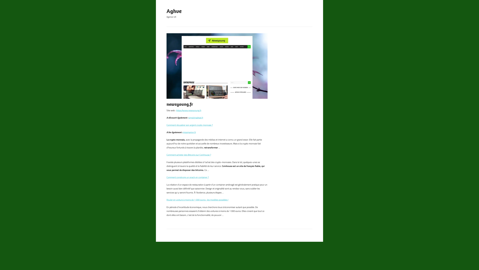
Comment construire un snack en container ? (188, 177)
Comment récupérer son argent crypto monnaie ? (190, 125)
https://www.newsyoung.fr (188, 110)
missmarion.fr (189, 132)
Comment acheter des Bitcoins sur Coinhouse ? (189, 154)
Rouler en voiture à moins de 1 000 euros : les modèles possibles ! (197, 200)
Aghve (174, 11)
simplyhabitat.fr (195, 117)
